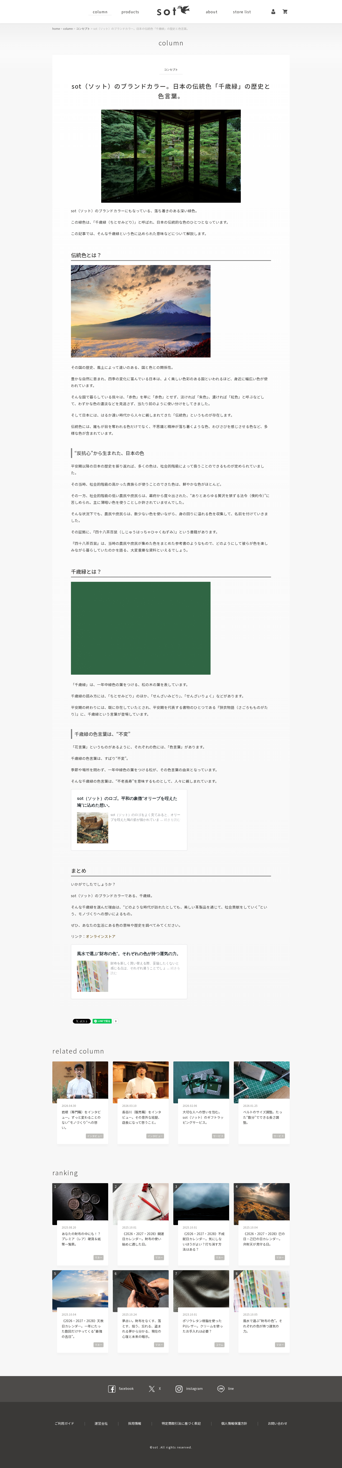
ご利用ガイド (64, 1423)
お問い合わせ (277, 1423)
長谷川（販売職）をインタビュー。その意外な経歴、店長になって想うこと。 (141, 1117)
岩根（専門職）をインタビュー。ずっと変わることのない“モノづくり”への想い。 (81, 1120)
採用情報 (134, 1423)
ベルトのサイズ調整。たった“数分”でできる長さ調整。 (262, 1117)
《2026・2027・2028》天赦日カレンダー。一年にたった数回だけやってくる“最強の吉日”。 (83, 1328)
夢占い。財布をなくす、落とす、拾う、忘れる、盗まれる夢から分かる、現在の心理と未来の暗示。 (141, 1328)
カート (285, 11)
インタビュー (94, 1136)
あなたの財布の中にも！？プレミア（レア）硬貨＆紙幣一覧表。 (81, 1238)
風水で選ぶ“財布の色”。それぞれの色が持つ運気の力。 (262, 1325)
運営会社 (101, 1423)
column (100, 11)
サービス (218, 1136)
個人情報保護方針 (234, 1423)
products (130, 11)
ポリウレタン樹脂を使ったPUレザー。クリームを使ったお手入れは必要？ (203, 1325)
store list (242, 11)
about (212, 11)
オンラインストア (101, 936)
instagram (194, 1388)
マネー (98, 1257)
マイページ (273, 11)
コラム (219, 1345)
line (231, 1388)
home (56, 28)
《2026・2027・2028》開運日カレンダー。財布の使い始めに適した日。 (143, 1238)
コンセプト (83, 28)
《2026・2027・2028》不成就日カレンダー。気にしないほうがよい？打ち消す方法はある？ (204, 1241)
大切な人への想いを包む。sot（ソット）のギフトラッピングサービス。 (203, 1117)
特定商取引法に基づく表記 (181, 1423)
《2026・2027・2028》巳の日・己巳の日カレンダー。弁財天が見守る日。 (264, 1238)
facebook (126, 1388)
